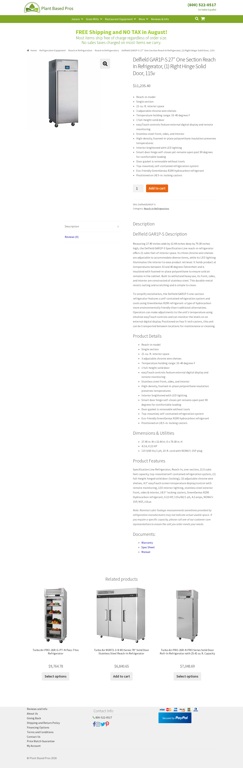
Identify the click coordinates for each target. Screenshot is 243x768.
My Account (34, 746)
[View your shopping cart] (205, 18)
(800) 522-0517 (201, 4)
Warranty (147, 542)
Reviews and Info (37, 709)
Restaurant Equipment (119, 19)
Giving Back (34, 718)
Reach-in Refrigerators (107, 50)
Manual (145, 552)
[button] (105, 64)
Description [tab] (72, 226)
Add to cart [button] (121, 676)
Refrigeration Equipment (52, 50)
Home (34, 50)
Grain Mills (92, 19)
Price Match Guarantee (41, 741)
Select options (56, 676)
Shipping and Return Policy (43, 723)
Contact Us (33, 736)
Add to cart (157, 188)
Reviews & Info (160, 19)
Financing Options (38, 727)
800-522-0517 (103, 717)
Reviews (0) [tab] (71, 237)
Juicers (75, 19)
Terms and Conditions (40, 732)
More (142, 19)
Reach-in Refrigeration (80, 50)
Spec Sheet (148, 547)
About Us (32, 713)
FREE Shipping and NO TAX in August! (121, 32)
